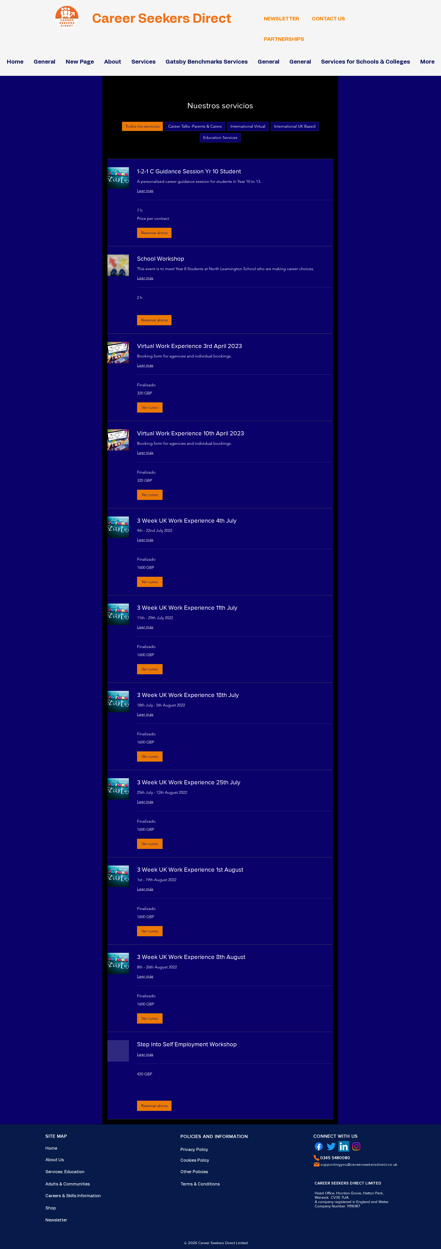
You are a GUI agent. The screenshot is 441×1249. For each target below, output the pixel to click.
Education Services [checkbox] (220, 137)
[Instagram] (356, 1146)
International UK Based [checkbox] (294, 126)
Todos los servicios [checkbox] (142, 126)
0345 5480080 (335, 1158)
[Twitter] (331, 1146)
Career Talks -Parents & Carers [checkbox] (195, 126)
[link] (235, 171)
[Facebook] (318, 1146)
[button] (154, 233)
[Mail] (316, 1164)
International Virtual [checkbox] (247, 126)
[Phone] (316, 1158)
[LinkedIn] (343, 1146)
